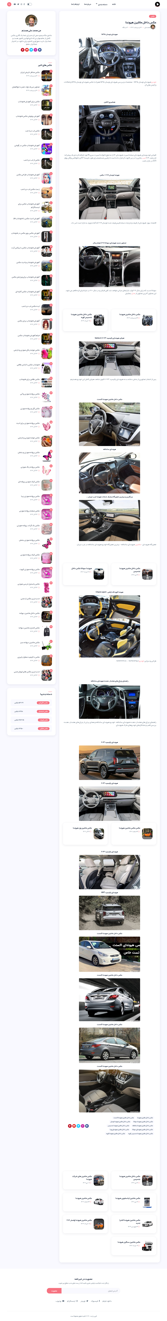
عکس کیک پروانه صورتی (30, 555)
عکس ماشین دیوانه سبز (30, 642)
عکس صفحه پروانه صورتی (29, 511)
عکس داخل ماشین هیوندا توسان (120, 1121)
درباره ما (87, 4)
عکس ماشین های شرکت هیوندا (82, 1177)
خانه (114, 4)
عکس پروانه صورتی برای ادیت (28, 423)
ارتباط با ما (75, 4)
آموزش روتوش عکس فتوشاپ (28, 116)
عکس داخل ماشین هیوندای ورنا (119, 1129)
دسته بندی (102, 4)
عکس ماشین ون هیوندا (82, 828)
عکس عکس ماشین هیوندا (129, 828)
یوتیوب (58, 1301)
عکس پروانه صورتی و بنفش (29, 452)
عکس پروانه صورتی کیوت (30, 569)
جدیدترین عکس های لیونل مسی (27, 672)
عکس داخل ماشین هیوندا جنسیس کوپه (81, 315)
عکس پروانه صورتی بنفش (29, 540)
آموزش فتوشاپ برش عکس (29, 321)
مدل (133, 293)
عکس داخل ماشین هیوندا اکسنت (123, 1117)
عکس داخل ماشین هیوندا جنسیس (129, 569)
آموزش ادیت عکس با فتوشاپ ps (27, 218)
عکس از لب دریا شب (32, 160)
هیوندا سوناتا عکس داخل (81, 568)
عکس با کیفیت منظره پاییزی (28, 657)
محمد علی (147, 27)
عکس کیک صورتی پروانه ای (29, 482)
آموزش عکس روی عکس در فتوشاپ (25, 233)
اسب (144, 158)
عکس (152, 16)
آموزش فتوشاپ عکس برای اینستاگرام (29, 205)
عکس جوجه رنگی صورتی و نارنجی (27, 350)
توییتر (83, 1301)
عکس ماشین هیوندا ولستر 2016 (79, 1220)
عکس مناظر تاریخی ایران (30, 72)
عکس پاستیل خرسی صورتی (29, 584)
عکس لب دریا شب (32, 131)
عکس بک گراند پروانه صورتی (28, 525)
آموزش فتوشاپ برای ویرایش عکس (26, 277)
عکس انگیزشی (43, 702)
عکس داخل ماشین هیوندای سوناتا (142, 1129)
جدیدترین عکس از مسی (30, 598)
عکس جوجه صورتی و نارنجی (29, 438)
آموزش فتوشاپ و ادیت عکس (28, 262)
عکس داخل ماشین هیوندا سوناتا (143, 1121)
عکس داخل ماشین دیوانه (29, 613)
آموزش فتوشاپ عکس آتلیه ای (28, 291)
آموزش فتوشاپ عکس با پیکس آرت (25, 248)
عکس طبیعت (44, 720)
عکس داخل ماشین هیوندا (129, 314)
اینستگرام (71, 1301)
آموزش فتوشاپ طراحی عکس (28, 175)
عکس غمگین (44, 728)
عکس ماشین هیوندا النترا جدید (129, 1221)
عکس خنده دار (43, 711)
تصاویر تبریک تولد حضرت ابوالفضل (26, 87)
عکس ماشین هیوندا (83, 1198)
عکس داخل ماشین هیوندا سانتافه (142, 1125)
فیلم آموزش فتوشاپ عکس (29, 335)
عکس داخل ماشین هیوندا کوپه (115, 1133)
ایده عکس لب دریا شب (31, 306)
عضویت (54, 1291)
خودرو (153, 82)
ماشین (138, 544)
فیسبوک (94, 1301)
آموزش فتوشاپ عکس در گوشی (27, 145)
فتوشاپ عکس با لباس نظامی (28, 365)
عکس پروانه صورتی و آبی (30, 394)
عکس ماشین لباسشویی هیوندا (127, 1198)
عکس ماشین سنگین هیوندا (129, 1242)
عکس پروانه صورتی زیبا (30, 496)
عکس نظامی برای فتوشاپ (29, 379)
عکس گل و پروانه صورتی (30, 408)
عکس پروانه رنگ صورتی (30, 467)
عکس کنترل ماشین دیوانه (29, 628)
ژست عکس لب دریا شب (30, 189)
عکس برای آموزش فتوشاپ (29, 101)
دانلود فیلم (107, 1301)
